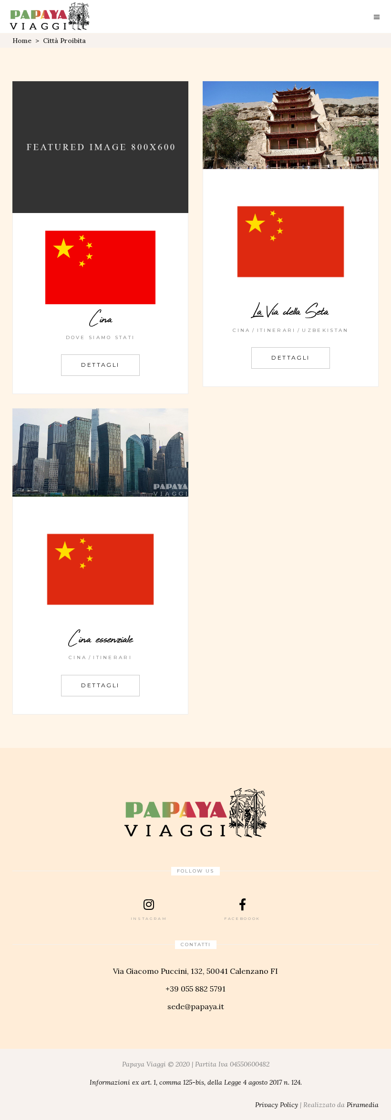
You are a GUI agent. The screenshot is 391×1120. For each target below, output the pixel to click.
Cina (242, 330)
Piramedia (363, 1104)
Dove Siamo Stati (100, 337)
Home (21, 40)
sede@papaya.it (195, 1006)
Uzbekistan (325, 330)
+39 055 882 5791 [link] (195, 988)
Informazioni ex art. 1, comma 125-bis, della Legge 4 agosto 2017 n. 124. (196, 1082)
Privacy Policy (276, 1104)
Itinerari (276, 330)
